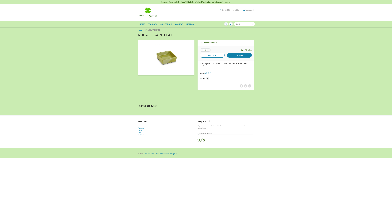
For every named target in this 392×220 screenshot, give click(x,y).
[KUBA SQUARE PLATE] (166, 57)
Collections (166, 24)
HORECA (190, 24)
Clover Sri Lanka (149, 154)
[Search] (252, 24)
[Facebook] (200, 140)
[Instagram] (204, 140)
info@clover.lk (250, 10)
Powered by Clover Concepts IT (166, 154)
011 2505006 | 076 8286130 (231, 10)
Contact (179, 24)
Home (142, 24)
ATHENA (208, 73)
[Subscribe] (251, 133)
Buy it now (239, 55)
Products (152, 24)
